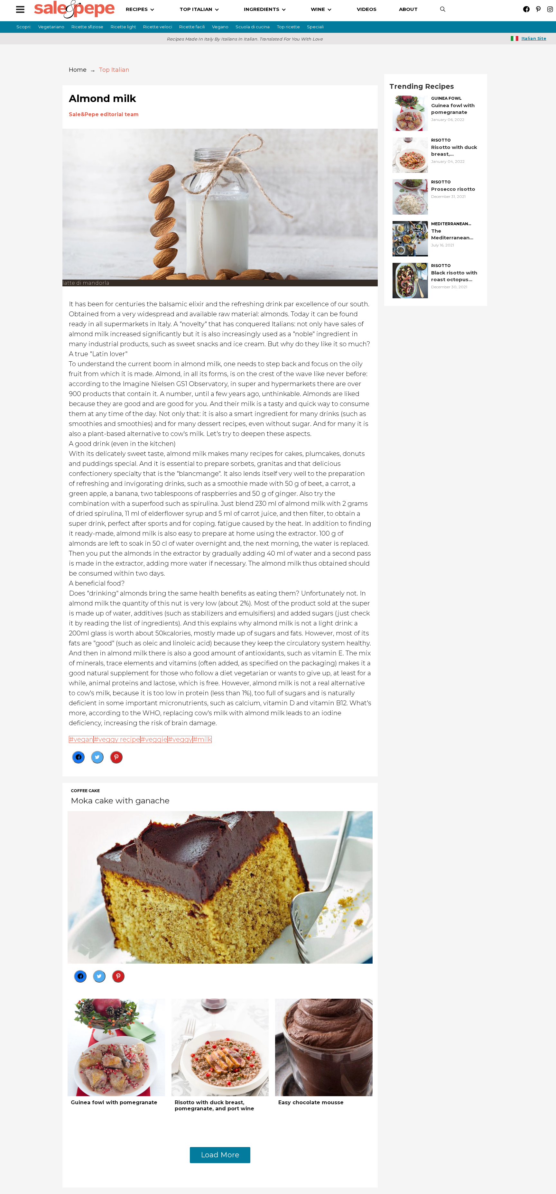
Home (78, 69)
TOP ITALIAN (196, 9)
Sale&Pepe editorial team (104, 114)
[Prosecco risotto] (410, 196)
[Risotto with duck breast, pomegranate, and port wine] (220, 1046)
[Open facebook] (526, 9)
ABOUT (408, 9)
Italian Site (534, 38)
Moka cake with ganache (120, 800)
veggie (156, 739)
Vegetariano (51, 26)
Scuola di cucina (253, 26)
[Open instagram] (550, 9)
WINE (318, 9)
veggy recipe (119, 739)
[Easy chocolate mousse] (324, 1046)
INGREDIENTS (261, 9)
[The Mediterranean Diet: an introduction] (410, 238)
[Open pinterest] (538, 9)
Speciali (315, 26)
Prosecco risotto (453, 189)
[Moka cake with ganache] (220, 887)
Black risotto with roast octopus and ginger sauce (454, 276)
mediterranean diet (449, 224)
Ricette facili (192, 26)
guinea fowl (446, 98)
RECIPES (137, 9)
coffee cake (85, 791)
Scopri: (23, 26)
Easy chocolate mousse (311, 1102)
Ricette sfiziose (87, 26)
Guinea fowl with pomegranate (114, 1102)
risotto (441, 140)
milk (204, 739)
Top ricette (288, 26)
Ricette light (123, 26)
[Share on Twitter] (97, 757)
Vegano (220, 26)
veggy (182, 739)
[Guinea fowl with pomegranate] (116, 1046)
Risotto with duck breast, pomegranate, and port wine (214, 1105)
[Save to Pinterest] (116, 757)
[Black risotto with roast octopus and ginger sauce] (410, 280)
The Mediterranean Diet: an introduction (450, 234)
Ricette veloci (157, 26)
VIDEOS (366, 9)
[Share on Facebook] (78, 757)
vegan (83, 739)
